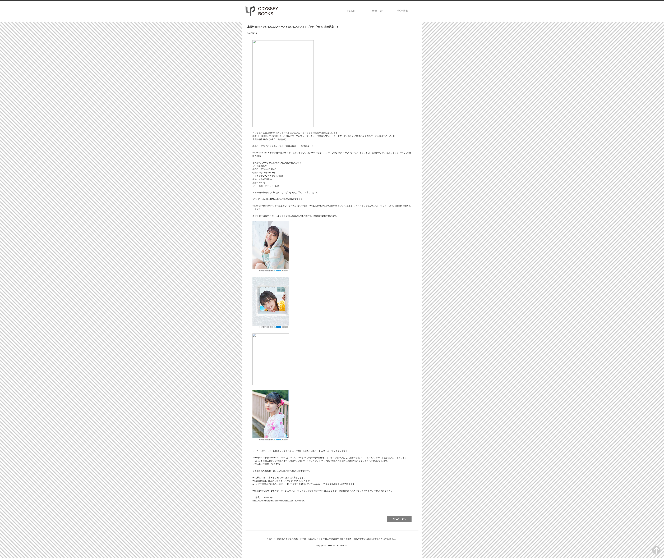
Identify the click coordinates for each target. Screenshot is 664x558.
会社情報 (403, 11)
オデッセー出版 (262, 11)
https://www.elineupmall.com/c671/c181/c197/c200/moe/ (278, 501)
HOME (351, 11)
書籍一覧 (377, 11)
